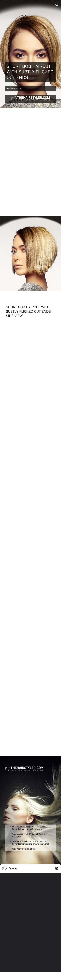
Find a (15, 826)
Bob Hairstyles (28, 849)
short (29, 841)
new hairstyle (24, 826)
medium (37, 841)
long (46, 841)
